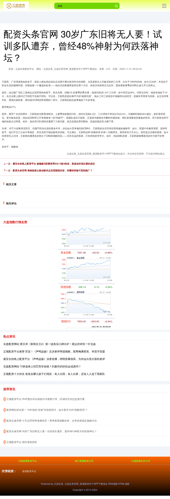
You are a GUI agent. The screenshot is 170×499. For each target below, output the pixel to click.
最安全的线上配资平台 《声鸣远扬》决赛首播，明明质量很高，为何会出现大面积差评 (54, 359)
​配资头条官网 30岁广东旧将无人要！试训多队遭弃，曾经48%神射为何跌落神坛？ (51, 431)
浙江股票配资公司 (84, 460)
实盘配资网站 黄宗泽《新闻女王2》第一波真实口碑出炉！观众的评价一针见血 (49, 344)
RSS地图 (113, 483)
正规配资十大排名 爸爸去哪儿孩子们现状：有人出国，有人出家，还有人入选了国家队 (54, 374)
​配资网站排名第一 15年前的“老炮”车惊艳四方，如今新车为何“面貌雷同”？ (47, 409)
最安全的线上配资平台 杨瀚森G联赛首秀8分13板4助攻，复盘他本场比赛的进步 (54, 163)
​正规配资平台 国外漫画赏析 (21, 442)
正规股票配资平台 (27, 460)
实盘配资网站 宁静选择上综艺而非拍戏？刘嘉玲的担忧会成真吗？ (42, 366)
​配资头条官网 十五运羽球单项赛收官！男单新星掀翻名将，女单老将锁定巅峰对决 (51, 420)
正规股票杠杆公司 (140, 460)
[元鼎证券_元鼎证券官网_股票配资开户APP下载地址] (16, 5)
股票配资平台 (29, 471)
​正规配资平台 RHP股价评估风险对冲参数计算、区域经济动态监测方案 (45, 399)
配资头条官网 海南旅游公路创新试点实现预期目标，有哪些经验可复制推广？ (52, 170)
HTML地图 (123, 483)
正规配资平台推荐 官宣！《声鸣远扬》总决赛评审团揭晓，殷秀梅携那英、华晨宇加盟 (54, 351)
